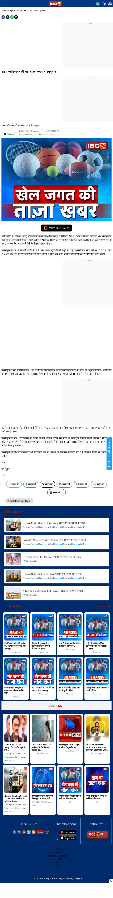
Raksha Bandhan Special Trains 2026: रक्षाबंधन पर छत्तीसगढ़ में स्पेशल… (55, 523)
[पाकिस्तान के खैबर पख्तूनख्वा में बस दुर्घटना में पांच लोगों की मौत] (43, 780)
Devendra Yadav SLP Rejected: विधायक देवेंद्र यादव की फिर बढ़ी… (52, 557)
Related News (13, 606)
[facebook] (14, 833)
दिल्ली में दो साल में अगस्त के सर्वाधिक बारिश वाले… (96, 797)
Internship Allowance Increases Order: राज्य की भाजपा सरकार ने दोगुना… (55, 540)
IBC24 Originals (29, 561)
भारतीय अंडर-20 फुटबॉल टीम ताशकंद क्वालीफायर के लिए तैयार (15, 690)
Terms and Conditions (56, 856)
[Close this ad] (111, 881)
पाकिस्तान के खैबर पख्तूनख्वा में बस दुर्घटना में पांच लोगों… (42, 797)
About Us (56, 866)
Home (5, 10)
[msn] (47, 833)
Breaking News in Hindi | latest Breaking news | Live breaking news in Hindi (55, 527)
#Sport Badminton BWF (19, 501)
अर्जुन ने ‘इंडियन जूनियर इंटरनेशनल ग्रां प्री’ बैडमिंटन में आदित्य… (96, 646)
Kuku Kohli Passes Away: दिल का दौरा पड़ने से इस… (14, 747)
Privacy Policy (56, 849)
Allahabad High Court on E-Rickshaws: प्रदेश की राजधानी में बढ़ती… (54, 591)
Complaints (55, 852)
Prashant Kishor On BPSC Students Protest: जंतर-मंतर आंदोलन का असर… (97, 747)
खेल (70, 802)
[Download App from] (68, 834)
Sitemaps (40, 832)
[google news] (29, 833)
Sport (12, 10)
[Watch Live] (98, 838)
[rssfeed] (34, 833)
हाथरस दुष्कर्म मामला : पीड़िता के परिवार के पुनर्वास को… (69, 746)
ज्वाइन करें (15, 484)
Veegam (78, 878)
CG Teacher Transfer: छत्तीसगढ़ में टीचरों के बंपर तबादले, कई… (41, 747)
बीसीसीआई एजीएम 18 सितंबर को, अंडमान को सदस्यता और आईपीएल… (15, 646)
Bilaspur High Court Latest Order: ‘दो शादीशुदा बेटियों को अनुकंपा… (53, 574)
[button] (3, 4)
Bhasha (10, 134)
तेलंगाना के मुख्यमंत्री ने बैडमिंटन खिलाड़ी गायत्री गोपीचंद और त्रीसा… (41, 646)
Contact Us (56, 859)
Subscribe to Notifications (109, 452)
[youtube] (24, 833)
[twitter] (19, 833)
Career (56, 862)
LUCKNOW (70, 751)
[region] (90, 43)
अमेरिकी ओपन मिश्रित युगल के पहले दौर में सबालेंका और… (70, 797)
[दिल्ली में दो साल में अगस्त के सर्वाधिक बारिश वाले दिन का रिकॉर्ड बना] (97, 780)
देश (97, 802)
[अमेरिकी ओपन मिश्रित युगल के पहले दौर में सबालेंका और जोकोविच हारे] (70, 780)
